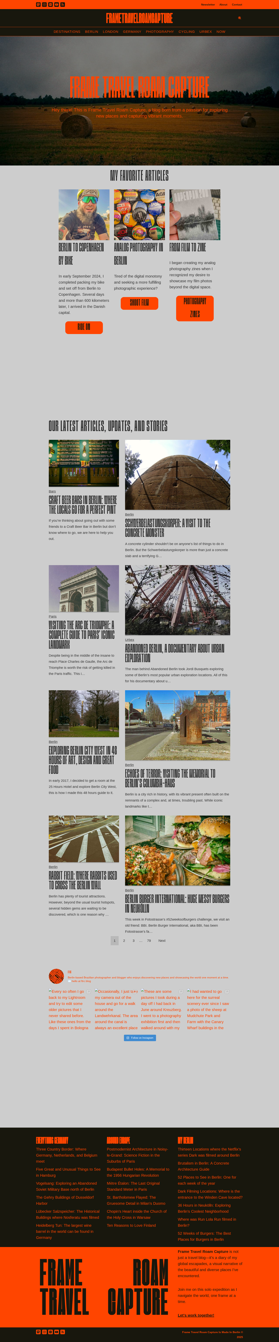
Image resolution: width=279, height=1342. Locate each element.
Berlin (91, 32)
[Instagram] (44, 4)
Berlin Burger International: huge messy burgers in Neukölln (177, 905)
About (223, 4)
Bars (52, 491)
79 (149, 941)
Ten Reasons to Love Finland (131, 1225)
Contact (237, 4)
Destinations (67, 32)
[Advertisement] (139, 383)
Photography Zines (195, 308)
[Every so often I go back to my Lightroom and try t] (70, 1009)
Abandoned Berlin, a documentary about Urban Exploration (174, 654)
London (110, 32)
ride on (84, 327)
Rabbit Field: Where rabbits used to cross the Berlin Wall (83, 881)
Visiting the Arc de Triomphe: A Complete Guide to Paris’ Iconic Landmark (81, 636)
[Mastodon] (38, 4)
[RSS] (62, 4)
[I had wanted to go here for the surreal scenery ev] (208, 1009)
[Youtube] (56, 4)
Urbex (205, 32)
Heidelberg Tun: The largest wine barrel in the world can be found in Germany (64, 1231)
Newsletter (208, 4)
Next (162, 941)
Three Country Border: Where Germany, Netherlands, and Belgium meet (66, 1155)
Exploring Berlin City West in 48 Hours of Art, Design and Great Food (83, 761)
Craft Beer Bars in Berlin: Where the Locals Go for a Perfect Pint (83, 506)
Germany (132, 32)
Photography (160, 32)
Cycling (187, 32)
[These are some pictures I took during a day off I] (162, 1009)
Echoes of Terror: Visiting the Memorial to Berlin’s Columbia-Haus (170, 779)
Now (221, 32)
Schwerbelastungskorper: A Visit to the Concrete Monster (167, 529)
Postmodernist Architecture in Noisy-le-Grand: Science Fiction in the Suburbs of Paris (137, 1155)
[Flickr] (50, 4)
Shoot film (139, 303)
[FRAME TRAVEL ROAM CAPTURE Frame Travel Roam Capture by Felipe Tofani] (139, 18)
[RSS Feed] (62, 1332)
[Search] (239, 17)
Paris (53, 616)
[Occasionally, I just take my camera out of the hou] (116, 1009)
